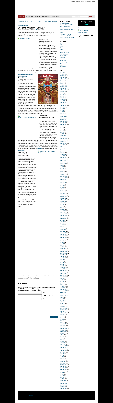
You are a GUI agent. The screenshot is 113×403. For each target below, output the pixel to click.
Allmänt (61, 43)
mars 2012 (62, 322)
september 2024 (63, 89)
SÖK (90, 16)
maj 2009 (62, 375)
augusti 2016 (63, 239)
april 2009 (62, 377)
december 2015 (63, 251)
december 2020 (63, 157)
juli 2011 (62, 334)
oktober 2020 (63, 160)
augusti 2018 (63, 201)
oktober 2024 (63, 88)
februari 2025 (63, 85)
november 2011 (63, 328)
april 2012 (62, 320)
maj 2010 (62, 356)
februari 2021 (63, 154)
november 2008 (63, 385)
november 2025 (63, 75)
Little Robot (20, 277)
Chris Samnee (31, 275)
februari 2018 (63, 210)
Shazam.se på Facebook (90, 1)
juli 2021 (62, 146)
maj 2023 (62, 111)
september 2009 (63, 369)
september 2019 (63, 181)
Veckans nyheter (36, 278)
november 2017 (63, 215)
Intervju (61, 49)
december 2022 (63, 119)
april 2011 (62, 339)
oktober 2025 (63, 77)
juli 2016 (62, 240)
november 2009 (63, 366)
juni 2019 (62, 185)
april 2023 (62, 113)
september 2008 (63, 388)
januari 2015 (62, 268)
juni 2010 (62, 355)
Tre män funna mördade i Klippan (67, 37)
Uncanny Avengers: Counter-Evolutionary (47, 21)
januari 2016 (62, 250)
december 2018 (63, 195)
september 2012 (63, 312)
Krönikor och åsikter (64, 52)
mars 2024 (62, 97)
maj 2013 (62, 300)
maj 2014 (62, 281)
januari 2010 (62, 363)
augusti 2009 (63, 371)
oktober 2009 (63, 367)
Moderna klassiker (64, 54)
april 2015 (62, 264)
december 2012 (63, 308)
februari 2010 (63, 361)
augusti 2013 (63, 295)
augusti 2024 (63, 91)
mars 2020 (62, 171)
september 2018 (63, 199)
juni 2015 (62, 261)
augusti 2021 (63, 144)
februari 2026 (63, 74)
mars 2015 (62, 265)
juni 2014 (62, 279)
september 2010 (63, 350)
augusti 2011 (63, 333)
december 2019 (63, 176)
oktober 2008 (63, 386)
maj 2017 (62, 225)
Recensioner (63, 57)
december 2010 (63, 345)
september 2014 (63, 275)
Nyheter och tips (23, 25)
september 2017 (63, 218)
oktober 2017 (63, 217)
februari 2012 (63, 323)
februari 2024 (63, 99)
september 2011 (63, 331)
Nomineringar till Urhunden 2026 (67, 29)
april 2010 (62, 358)
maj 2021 (62, 149)
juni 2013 (62, 298)
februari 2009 (63, 380)
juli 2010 (62, 353)
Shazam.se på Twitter (80, 1)
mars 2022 (62, 133)
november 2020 (63, 159)
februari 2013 (63, 305)
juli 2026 (62, 72)
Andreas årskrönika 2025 (65, 35)
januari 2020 (62, 174)
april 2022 (62, 132)
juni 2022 (62, 129)
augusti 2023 (63, 107)
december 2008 (63, 383)
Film (61, 44)
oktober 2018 (63, 198)
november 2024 (63, 86)
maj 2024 (62, 94)
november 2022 (63, 121)
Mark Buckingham (26, 277)
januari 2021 (62, 155)
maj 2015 (62, 262)
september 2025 (63, 78)
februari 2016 (63, 248)
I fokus (61, 47)
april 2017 (62, 226)
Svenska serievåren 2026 (65, 34)
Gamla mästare (63, 31)
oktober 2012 (63, 311)
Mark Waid (33, 277)
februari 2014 (63, 286)
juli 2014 (62, 278)
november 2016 (63, 234)
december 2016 (63, 232)
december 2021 (63, 138)
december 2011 (63, 327)
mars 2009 (62, 378)
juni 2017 (62, 223)
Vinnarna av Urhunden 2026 (66, 24)
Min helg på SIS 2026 (64, 23)
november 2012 (63, 309)
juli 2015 (62, 259)
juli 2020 (62, 165)
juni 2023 (62, 110)
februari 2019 (63, 192)
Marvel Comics (39, 277)
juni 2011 (62, 336)
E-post (49, 295)
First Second (42, 275)
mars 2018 (62, 209)
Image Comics (48, 275)
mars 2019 (62, 190)
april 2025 (62, 82)
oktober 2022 (63, 122)
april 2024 (62, 96)
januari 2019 (62, 193)
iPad (61, 51)
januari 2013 (62, 306)
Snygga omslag (63, 62)
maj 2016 (62, 243)
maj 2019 (62, 187)
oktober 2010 (63, 349)
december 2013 (63, 289)
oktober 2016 (63, 236)
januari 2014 (62, 287)
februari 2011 (63, 342)
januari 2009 (62, 382)
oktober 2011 (63, 330)
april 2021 (62, 151)
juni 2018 (62, 204)
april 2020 (62, 170)
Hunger (61, 32)
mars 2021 (62, 152)
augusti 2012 (63, 314)
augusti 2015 (63, 257)
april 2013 (62, 301)
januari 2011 (62, 344)
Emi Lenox (37, 275)
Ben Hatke (25, 275)
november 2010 (63, 347)
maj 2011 (62, 338)
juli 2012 (62, 316)
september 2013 (63, 294)
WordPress (31, 395)
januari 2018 (62, 212)
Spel (61, 63)
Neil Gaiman (25, 278)
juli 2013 (62, 297)
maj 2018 (62, 206)
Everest (61, 28)
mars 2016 (62, 247)
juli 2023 (62, 108)
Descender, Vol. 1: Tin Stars (25, 21)
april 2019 (62, 188)
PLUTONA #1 (21, 150)
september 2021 (63, 143)
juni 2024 (62, 93)
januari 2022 (62, 137)
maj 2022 (62, 130)
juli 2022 (62, 127)
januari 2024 (62, 100)
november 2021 (63, 140)
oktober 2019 (63, 179)
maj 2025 (62, 80)
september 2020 (63, 162)
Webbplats (45, 299)
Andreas (33, 29)
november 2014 (63, 272)
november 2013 (63, 290)
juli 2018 (62, 203)
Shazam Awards (63, 60)
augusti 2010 (63, 352)
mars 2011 (62, 341)
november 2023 (63, 102)
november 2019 (63, 177)
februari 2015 (63, 267)
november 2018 (63, 196)
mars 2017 (62, 228)
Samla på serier (63, 58)
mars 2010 (62, 360)
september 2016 (63, 237)
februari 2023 (63, 116)
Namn (44, 292)
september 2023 (63, 105)
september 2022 (63, 124)
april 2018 (62, 207)
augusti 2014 (63, 276)
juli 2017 (62, 221)
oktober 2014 (63, 273)
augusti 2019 (63, 182)
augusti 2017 (63, 220)
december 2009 (63, 364)
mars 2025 (62, 83)
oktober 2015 (63, 254)
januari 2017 (62, 231)
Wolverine (39, 148)
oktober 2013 (63, 292)
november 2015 (63, 253)
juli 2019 (62, 184)
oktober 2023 (63, 104)
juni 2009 (62, 374)
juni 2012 (62, 317)
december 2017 (63, 214)
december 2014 (63, 270)
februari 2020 (63, 173)
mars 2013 (62, 303)
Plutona (30, 278)
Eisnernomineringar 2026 (65, 26)
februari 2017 (63, 229)
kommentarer (40, 29)
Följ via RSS (72, 1)
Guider (61, 46)
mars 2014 (62, 284)
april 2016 (62, 245)
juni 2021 (62, 148)
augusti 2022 (63, 126)
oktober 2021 (63, 141)
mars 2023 (62, 115)
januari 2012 (62, 325)
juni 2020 (62, 166)
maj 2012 (62, 319)
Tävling (61, 65)
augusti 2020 (63, 163)
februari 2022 (63, 135)
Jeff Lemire (54, 275)
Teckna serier (63, 66)
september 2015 (63, 256)
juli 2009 (62, 372)
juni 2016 (62, 242)
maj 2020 (62, 168)
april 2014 (62, 283)
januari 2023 (62, 118)
